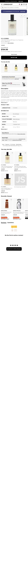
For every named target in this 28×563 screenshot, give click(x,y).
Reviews (3, 222)
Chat (6, 140)
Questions (10, 222)
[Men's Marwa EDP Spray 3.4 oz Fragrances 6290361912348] (23, 200)
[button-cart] (26, 4)
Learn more (17, 78)
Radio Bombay (18, 144)
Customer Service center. (17, 140)
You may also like (5, 61)
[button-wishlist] (24, 4)
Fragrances (7, 144)
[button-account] (22, 4)
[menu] (2, 4)
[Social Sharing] (21, 16)
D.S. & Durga (12, 144)
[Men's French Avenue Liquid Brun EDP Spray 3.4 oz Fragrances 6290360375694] (11, 200)
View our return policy (21, 133)
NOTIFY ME (14, 57)
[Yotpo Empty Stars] (4, 43)
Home (3, 144)
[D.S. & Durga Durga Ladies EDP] (25, 175)
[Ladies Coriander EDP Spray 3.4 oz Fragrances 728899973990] (12, 153)
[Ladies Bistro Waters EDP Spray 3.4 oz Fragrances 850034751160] (25, 153)
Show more (4, 102)
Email (3, 140)
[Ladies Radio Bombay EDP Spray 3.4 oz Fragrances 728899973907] (24, 16)
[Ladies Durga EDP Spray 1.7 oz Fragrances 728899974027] (12, 175)
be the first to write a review (14, 248)
